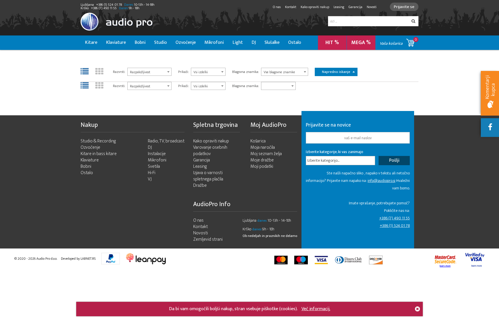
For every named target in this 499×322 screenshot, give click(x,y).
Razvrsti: (119, 72)
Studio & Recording (98, 141)
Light (237, 42)
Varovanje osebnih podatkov (210, 151)
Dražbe (200, 185)
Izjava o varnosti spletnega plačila (208, 176)
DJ (254, 42)
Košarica (258, 141)
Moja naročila (262, 147)
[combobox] (149, 72)
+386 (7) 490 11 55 (394, 218)
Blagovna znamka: (245, 72)
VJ (150, 179)
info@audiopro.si (381, 180)
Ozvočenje (186, 42)
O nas (277, 7)
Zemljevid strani (208, 239)
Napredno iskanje (336, 72)
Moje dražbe (262, 160)
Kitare (91, 42)
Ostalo (294, 42)
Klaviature (116, 42)
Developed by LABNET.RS (78, 258)
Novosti (372, 7)
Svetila (154, 166)
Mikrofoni (214, 42)
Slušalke (272, 42)
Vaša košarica (398, 42)
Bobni (140, 42)
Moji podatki (261, 166)
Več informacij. (315, 309)
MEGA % (361, 42)
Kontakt (290, 7)
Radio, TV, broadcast (166, 141)
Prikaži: (183, 72)
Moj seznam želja (266, 154)
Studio (160, 42)
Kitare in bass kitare (99, 154)
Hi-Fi (151, 173)
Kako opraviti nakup (315, 7)
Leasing (339, 7)
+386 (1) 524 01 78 (395, 225)
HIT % (332, 42)
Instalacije (157, 154)
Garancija (355, 7)
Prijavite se (404, 6)
